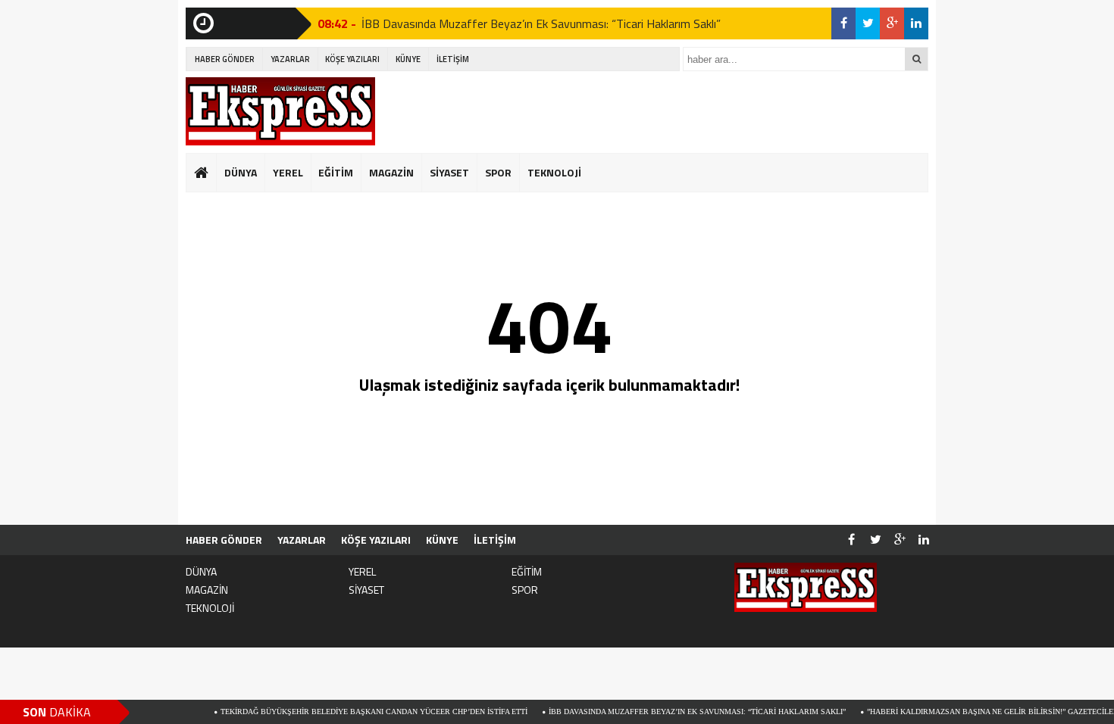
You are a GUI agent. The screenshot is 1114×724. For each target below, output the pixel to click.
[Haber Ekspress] (280, 111)
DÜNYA (240, 172)
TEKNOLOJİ (554, 172)
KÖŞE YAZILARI (352, 59)
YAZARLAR (290, 59)
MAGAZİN (391, 172)
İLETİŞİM (453, 59)
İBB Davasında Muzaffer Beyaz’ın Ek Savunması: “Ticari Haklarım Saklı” (541, 23)
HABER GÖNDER (225, 59)
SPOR (498, 172)
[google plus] (892, 23)
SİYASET (449, 172)
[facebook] (843, 23)
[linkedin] (916, 23)
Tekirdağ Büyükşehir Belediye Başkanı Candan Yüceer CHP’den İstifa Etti (357, 711)
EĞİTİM (335, 172)
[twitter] (868, 23)
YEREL (288, 172)
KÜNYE (408, 59)
